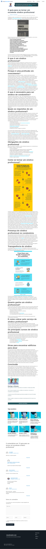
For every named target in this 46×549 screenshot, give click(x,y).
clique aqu (30, 5)
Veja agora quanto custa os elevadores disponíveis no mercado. (23, 422)
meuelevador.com (11, 535)
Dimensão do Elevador (12, 419)
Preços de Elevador (23, 419)
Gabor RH (20, 340)
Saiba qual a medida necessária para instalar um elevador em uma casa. (13, 422)
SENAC (18, 342)
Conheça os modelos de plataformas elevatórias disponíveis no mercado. (34, 437)
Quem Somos (29, 1)
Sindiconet (20, 341)
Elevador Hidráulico (12, 433)
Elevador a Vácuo (23, 433)
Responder (28, 457)
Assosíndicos (19, 339)
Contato (43, 1)
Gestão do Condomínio (13, 14)
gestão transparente (18, 248)
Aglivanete (11, 452)
